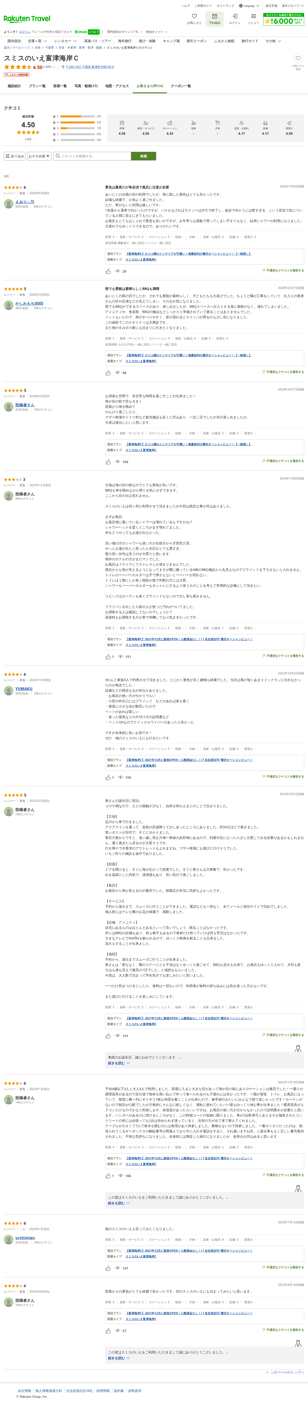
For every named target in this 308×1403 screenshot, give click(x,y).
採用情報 (103, 1391)
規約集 (119, 1391)
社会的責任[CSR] (79, 1391)
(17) (86, 85)
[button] (52, 204)
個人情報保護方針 (48, 1391)
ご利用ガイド (203, 5)
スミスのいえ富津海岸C (141, 259)
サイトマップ (225, 5)
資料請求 (134, 1391)
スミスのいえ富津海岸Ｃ (41, 57)
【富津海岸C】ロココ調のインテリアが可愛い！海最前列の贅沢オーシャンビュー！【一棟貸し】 (189, 254)
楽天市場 (271, 5)
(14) (150, 85)
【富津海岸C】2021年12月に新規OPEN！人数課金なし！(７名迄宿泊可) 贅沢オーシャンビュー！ (189, 639)
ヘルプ (185, 5)
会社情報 (24, 1391)
